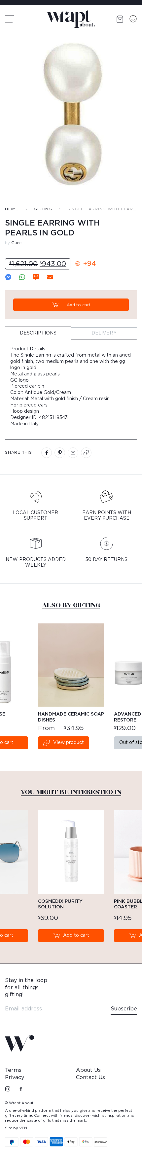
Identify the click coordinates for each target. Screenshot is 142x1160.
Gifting (43, 209)
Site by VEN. (16, 1128)
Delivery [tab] (104, 333)
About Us (88, 1070)
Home (11, 209)
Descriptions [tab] (38, 333)
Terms (13, 1070)
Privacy (14, 1077)
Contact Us (90, 1077)
